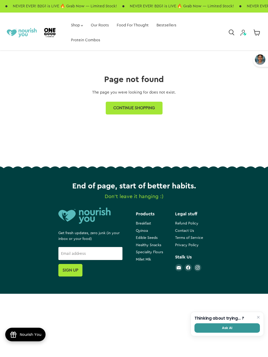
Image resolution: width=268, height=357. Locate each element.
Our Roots (100, 25)
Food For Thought (133, 25)
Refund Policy (186, 223)
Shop (76, 25)
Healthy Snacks (148, 245)
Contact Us (184, 231)
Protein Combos (85, 40)
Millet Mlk (143, 259)
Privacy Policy (187, 245)
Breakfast (143, 223)
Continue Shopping (134, 108)
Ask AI (227, 327)
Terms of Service (189, 238)
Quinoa (142, 231)
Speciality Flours (149, 252)
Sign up (70, 270)
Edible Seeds (147, 238)
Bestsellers (166, 25)
